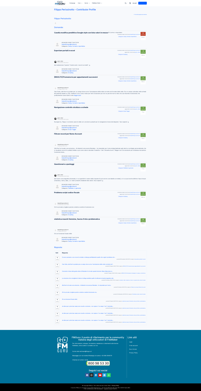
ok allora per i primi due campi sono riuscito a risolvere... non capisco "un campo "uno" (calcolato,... (88, 306)
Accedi (135, 3)
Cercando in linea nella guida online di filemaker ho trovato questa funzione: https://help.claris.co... (87, 271)
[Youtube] (100, 375)
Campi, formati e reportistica (129, 36)
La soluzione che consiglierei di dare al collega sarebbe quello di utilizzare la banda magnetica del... (88, 278)
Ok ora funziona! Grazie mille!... (70, 299)
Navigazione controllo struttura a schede (71, 107)
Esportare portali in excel (64, 50)
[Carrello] (130, 3)
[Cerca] (125, 3)
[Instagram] (91, 375)
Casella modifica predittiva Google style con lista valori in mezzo (81, 33)
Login (130, 342)
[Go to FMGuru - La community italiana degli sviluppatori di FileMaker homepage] (60, 3)
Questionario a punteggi (64, 164)
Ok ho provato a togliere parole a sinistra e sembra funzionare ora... (79, 292)
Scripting (125, 54)
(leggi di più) (77, 95)
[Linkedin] (96, 375)
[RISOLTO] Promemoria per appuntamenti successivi (134, 266)
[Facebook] (87, 375)
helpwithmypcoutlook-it (135, 34)
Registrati (142, 3)
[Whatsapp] (109, 375)
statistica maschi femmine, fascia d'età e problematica (77, 219)
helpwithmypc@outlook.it (69, 44)
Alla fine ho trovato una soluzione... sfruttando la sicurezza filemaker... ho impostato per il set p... (86, 285)
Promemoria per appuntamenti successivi (76, 77)
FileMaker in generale (128, 168)
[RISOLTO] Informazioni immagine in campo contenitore (133, 273)
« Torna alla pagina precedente (140, 14)
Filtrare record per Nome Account (68, 134)
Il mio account (133, 345)
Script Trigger (126, 111)
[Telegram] (104, 375)
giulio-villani (137, 52)
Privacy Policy (133, 353)
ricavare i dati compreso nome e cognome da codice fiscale (132, 280)
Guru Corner (133, 349)
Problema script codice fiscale (66, 192)
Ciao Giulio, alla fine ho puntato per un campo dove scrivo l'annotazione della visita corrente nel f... (87, 264)
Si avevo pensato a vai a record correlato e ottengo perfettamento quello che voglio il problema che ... (88, 257)
